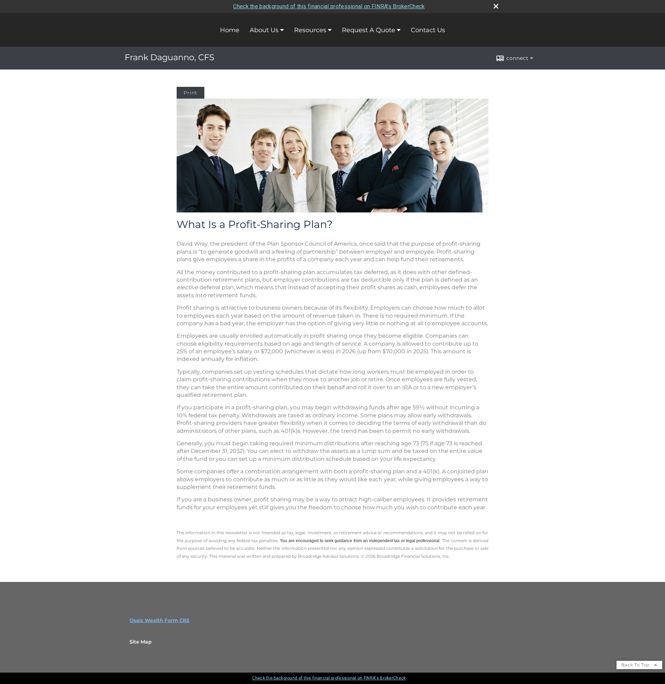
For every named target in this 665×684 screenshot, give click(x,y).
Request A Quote (368, 30)
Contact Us (428, 30)
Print (190, 93)
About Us (264, 30)
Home (229, 30)
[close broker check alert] (496, 6)
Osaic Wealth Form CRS (159, 620)
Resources (310, 30)
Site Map (141, 642)
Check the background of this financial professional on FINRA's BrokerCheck (329, 6)
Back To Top (636, 664)
